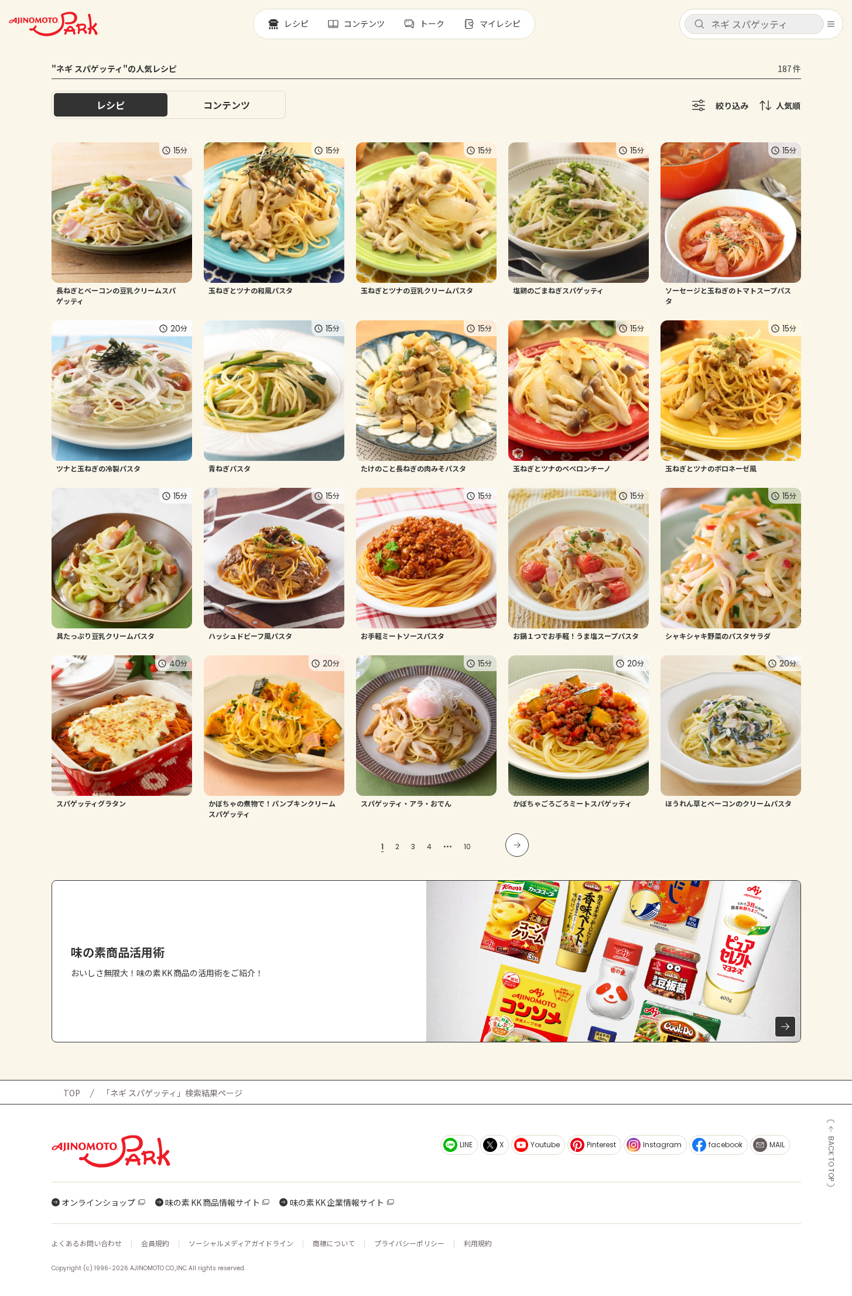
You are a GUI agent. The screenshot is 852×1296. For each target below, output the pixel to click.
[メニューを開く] (831, 24)
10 (467, 847)
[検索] (699, 25)
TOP (71, 1093)
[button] (754, 24)
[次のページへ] (517, 845)
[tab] (226, 105)
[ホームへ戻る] (53, 24)
